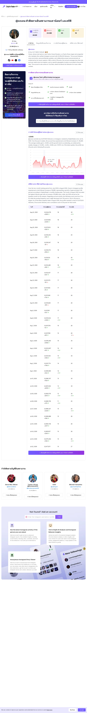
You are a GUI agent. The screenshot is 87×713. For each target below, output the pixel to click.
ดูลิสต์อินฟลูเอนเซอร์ (12, 16)
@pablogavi (54, 486)
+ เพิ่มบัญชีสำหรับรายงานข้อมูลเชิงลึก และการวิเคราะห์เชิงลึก (56, 104)
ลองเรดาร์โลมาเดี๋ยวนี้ (14, 115)
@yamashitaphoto (75, 486)
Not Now (72, 710)
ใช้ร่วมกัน (80, 132)
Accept (82, 710)
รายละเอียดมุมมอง (11, 495)
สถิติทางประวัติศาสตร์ (76, 43)
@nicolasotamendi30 (33, 488)
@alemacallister (11, 486)
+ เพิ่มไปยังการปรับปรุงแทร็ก (14, 65)
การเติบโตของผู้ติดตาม (60, 43)
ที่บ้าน (3, 16)
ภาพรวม (30, 43)
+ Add (59, 517)
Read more (49, 710)
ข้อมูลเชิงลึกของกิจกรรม (43, 43)
